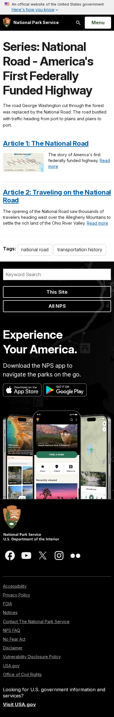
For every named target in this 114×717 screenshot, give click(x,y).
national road (35, 249)
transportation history (79, 249)
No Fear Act (14, 639)
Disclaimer (13, 647)
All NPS (57, 306)
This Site (57, 292)
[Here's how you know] (57, 7)
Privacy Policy (16, 594)
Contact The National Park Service (36, 621)
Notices (10, 612)
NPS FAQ (11, 630)
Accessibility (15, 586)
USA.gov (11, 665)
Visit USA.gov (19, 704)
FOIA (7, 603)
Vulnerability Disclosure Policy (32, 656)
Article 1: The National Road (46, 143)
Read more (97, 223)
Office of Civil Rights (22, 674)
